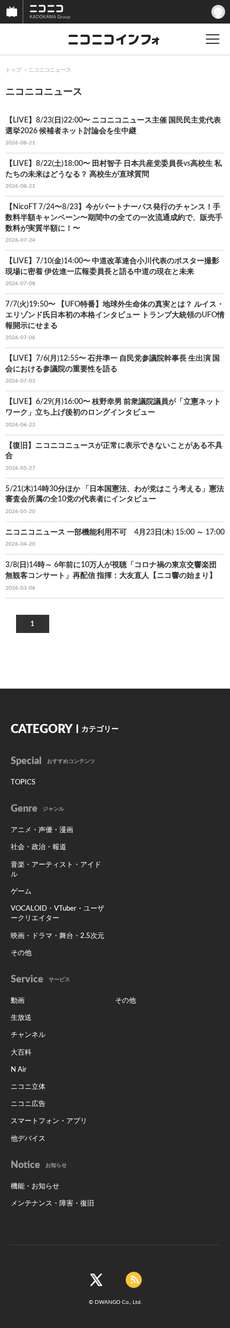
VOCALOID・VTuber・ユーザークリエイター (57, 913)
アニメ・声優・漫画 (42, 830)
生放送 (21, 1017)
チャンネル (28, 1035)
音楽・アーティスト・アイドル (56, 869)
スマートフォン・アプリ (49, 1121)
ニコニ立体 (28, 1086)
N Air (19, 1069)
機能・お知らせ (35, 1186)
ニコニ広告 (28, 1104)
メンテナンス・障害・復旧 (52, 1203)
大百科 (21, 1052)
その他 (21, 953)
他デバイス (28, 1138)
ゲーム (21, 891)
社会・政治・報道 (38, 847)
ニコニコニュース (49, 70)
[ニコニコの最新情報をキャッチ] (134, 1280)
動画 (18, 1000)
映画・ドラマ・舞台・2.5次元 (57, 936)
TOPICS (23, 782)
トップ (13, 70)
